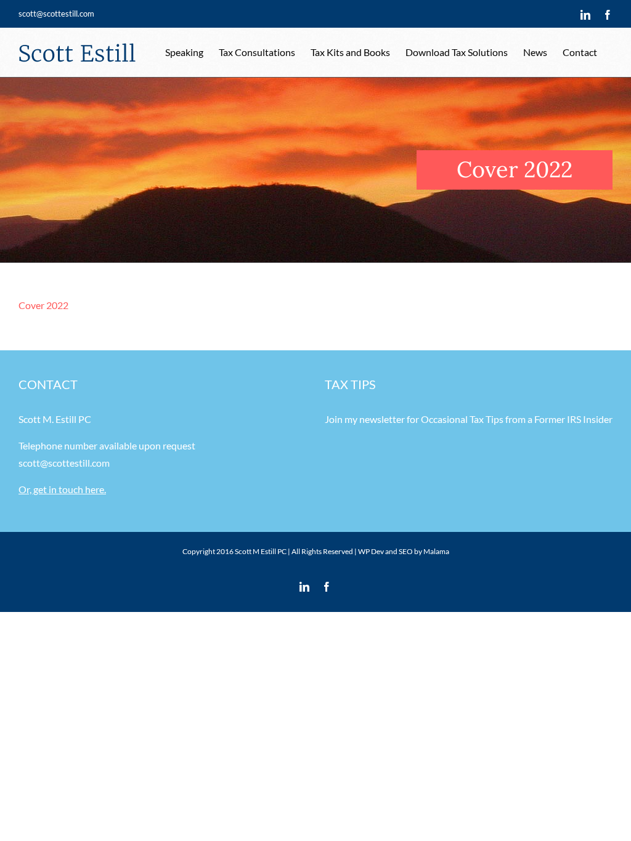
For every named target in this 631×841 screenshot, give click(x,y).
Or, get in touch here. (62, 489)
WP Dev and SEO (385, 551)
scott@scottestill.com (56, 13)
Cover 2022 (43, 305)
